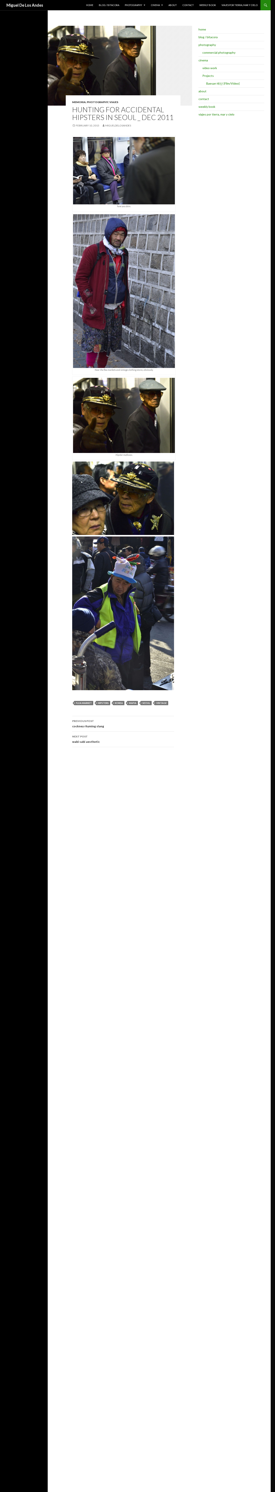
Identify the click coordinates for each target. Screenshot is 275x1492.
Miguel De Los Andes (24, 5)
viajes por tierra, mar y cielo (240, 5)
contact (188, 5)
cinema (155, 5)
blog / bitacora (109, 5)
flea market (84, 703)
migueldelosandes (118, 125)
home (89, 5)
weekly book (207, 5)
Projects (208, 75)
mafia (132, 703)
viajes (113, 102)
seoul (146, 703)
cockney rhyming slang (88, 723)
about (172, 5)
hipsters (103, 703)
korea (119, 703)
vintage (161, 703)
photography (133, 5)
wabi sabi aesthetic (86, 739)
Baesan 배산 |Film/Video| (223, 83)
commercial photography (218, 52)
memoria (79, 102)
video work (209, 68)
